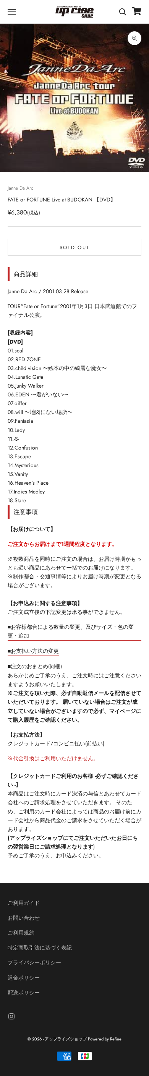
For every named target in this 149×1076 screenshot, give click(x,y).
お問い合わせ (24, 918)
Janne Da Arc (20, 188)
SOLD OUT (75, 247)
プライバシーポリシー (34, 962)
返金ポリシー (24, 978)
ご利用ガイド (24, 903)
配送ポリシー (24, 992)
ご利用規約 (21, 932)
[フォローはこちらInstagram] (11, 1016)
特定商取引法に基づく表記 (40, 947)
